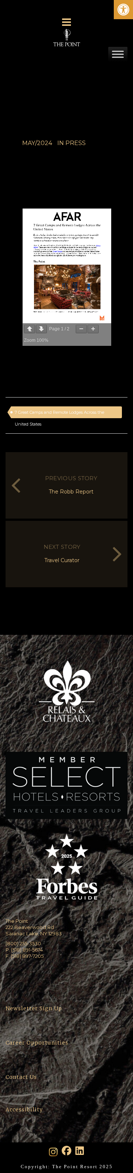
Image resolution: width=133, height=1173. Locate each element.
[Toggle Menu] (118, 54)
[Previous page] (29, 329)
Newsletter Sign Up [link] (34, 1008)
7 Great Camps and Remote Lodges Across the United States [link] (59, 414)
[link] (123, 9)
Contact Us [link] (21, 1077)
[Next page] (41, 329)
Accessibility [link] (25, 1109)
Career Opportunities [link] (37, 1042)
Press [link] (75, 143)
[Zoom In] (93, 329)
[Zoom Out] (81, 329)
